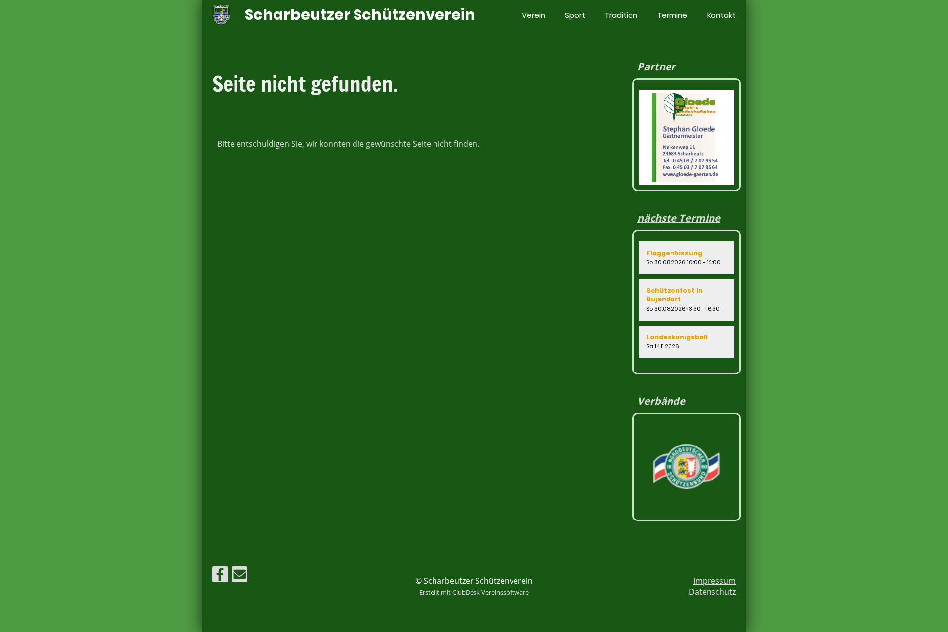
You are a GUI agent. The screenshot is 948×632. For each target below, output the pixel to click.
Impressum (714, 580)
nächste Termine (678, 217)
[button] (686, 257)
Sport (575, 15)
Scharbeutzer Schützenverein (360, 14)
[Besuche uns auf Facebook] (220, 576)
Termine (672, 15)
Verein (533, 15)
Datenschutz (712, 591)
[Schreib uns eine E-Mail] (239, 576)
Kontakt (721, 15)
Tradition (621, 15)
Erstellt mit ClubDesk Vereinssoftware (474, 592)
